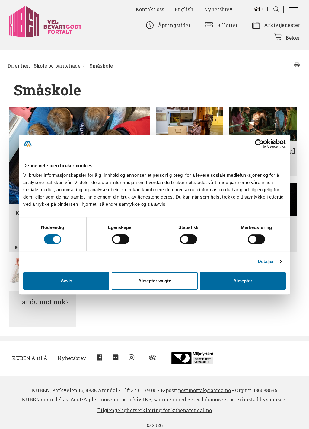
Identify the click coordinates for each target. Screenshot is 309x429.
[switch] (120, 239)
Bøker (293, 37)
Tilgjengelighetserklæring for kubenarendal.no (154, 410)
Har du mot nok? (43, 302)
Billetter (227, 25)
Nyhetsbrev (218, 9)
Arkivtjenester (282, 25)
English (184, 9)
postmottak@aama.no (204, 390)
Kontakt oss (149, 9)
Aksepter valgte (154, 280)
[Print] (297, 64)
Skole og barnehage (57, 66)
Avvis (66, 280)
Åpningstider (174, 25)
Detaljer (266, 261)
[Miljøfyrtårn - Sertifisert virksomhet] (192, 357)
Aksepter (242, 280)
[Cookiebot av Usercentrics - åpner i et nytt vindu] (259, 143)
